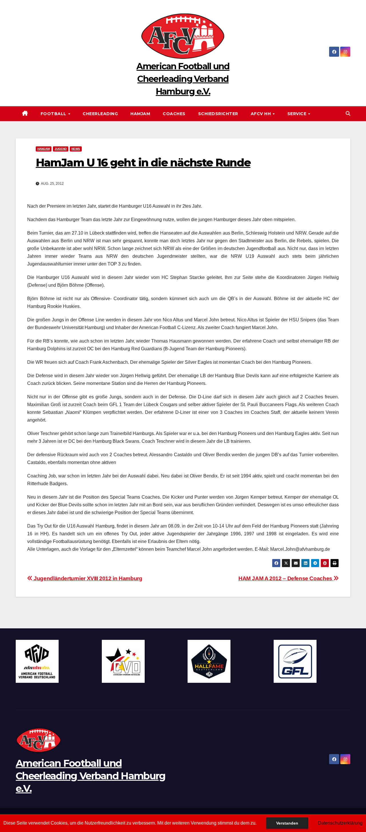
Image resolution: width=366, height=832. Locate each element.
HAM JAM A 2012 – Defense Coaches (285, 578)
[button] (348, 113)
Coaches (174, 113)
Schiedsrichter (218, 113)
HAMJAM (140, 113)
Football (54, 113)
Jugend (61, 148)
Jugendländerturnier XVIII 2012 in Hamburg (87, 578)
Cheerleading (100, 113)
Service (297, 113)
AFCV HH (261, 113)
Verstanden (287, 823)
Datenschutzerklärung (340, 823)
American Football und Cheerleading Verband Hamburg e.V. (182, 79)
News (75, 148)
